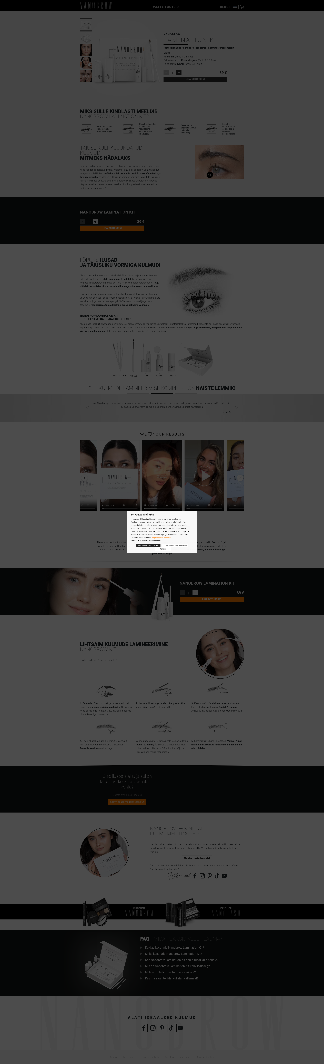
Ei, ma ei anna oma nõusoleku (175, 545)
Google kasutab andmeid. (161, 538)
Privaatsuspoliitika (142, 514)
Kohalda (163, 549)
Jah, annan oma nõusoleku (148, 545)
